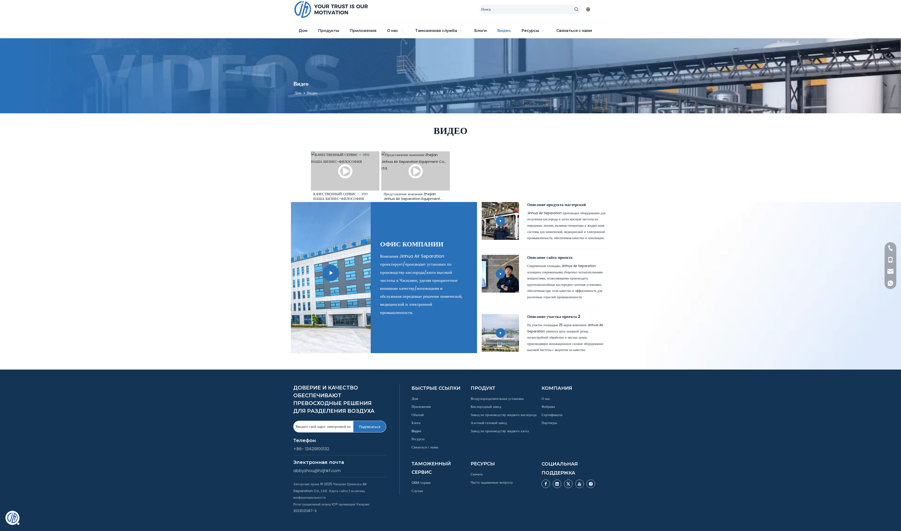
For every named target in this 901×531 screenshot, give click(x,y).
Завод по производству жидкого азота (500, 430)
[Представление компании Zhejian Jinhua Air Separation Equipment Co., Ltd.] (416, 171)
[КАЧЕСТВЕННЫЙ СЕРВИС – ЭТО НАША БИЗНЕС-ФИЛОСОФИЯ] (345, 171)
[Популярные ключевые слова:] (576, 9)
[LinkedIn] (557, 484)
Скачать (477, 474)
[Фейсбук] (546, 484)
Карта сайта (338, 490)
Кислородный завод (486, 406)
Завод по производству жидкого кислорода (504, 414)
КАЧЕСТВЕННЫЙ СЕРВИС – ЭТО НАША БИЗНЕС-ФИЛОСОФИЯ (340, 196)
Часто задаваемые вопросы (492, 482)
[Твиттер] (568, 484)
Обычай (418, 414)
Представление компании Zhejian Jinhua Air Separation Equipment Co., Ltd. (412, 196)
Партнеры (549, 422)
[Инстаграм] (591, 484)
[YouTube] (579, 484)
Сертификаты (552, 414)
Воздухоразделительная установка (497, 398)
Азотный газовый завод (489, 422)
